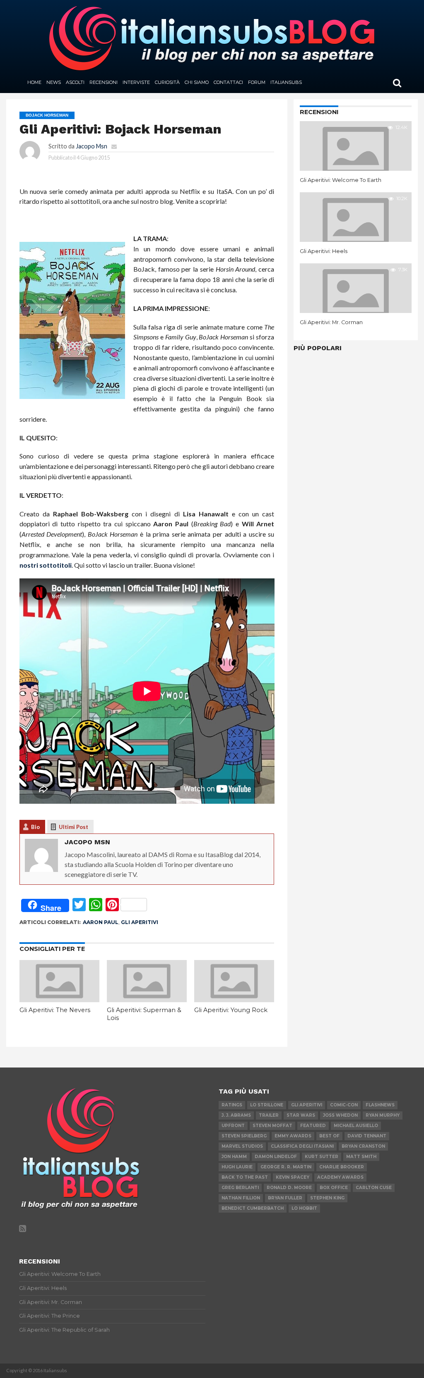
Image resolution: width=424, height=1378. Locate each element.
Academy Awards (340, 1177)
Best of (329, 1136)
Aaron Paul (100, 922)
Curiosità (167, 82)
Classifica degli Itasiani (302, 1146)
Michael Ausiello (356, 1125)
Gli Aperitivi (139, 922)
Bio (35, 827)
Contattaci (228, 82)
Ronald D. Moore (289, 1187)
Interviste (136, 82)
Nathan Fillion (241, 1198)
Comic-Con (344, 1105)
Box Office (334, 1187)
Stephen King (327, 1198)
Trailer (269, 1115)
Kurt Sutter (321, 1156)
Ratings (232, 1105)
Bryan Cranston (363, 1146)
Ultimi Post (73, 827)
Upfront (233, 1125)
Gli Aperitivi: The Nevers (54, 1010)
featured (313, 1125)
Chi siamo (197, 82)
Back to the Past (245, 1177)
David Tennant (366, 1136)
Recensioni (103, 82)
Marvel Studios (242, 1146)
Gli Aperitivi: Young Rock (230, 1010)
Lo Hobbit (304, 1208)
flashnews (380, 1105)
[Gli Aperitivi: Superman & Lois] (147, 999)
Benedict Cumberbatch (253, 1208)
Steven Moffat (272, 1125)
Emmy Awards (293, 1136)
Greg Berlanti (240, 1187)
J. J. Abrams (236, 1115)
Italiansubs (286, 82)
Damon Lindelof (276, 1156)
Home (34, 82)
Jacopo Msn (91, 146)
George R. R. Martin (285, 1167)
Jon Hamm (234, 1156)
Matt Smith (361, 1156)
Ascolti (75, 82)
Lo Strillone (266, 1105)
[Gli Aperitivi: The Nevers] (59, 999)
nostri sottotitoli (45, 565)
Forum (256, 82)
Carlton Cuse (374, 1187)
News (53, 82)
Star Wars (301, 1115)
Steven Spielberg (244, 1136)
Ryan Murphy (383, 1115)
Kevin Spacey (292, 1177)
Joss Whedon (340, 1115)
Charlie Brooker (341, 1167)
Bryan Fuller (285, 1198)
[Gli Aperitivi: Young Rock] (234, 999)
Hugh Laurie (237, 1167)
